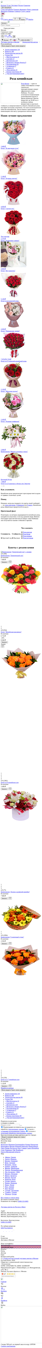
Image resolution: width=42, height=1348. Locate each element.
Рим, (6, 1188)
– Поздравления (11, 64)
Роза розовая (27, 536)
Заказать (4, 562)
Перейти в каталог (7, 1088)
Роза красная (27, 532)
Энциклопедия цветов (14, 53)
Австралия (15, 1190)
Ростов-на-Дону (15, 1148)
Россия (13, 1177)
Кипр (13, 1179)
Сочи (2, 1150)
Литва (14, 1164)
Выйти (30, 19)
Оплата (20, 5)
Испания (14, 1174)
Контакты (4, 11)
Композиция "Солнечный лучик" (12, 937)
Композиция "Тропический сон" (12, 555)
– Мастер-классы (12, 57)
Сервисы (17, 11)
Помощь (11, 11)
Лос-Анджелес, (10, 1172)
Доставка (14, 5)
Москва (5, 40)
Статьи (9, 55)
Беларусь (13, 1176)
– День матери (11, 70)
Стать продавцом (7, 9)
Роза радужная (28, 538)
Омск (3, 1148)
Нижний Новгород (21, 1146)
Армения (14, 1166)
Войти (23, 19)
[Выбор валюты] (2, 16)
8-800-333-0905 (23, 1201)
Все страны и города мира (10, 1198)
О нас (9, 5)
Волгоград (4, 1144)
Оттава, (7, 1181)
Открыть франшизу (20, 9)
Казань (27, 1144)
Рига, (7, 1187)
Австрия (12, 1163)
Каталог (3, 5)
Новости (9, 51)
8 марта (29, 505)
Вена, (7, 1163)
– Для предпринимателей (14, 73)
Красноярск (5, 1146)
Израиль (13, 1159)
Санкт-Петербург (33, 1148)
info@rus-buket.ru (7, 1228)
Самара (24, 1148)
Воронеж (12, 1144)
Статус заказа (25, 11)
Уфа (14, 1150)
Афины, (7, 1157)
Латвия (11, 1187)
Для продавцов (6, 7)
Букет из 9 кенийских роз (10, 782)
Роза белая (26, 534)
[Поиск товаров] (2, 36)
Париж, (7, 1183)
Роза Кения (25, 83)
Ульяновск (8, 1150)
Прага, (7, 1185)
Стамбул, (8, 1192)
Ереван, (7, 1166)
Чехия (12, 1185)
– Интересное (11, 61)
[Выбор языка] (3, 13)
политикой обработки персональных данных (16, 1133)
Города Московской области (10, 1152)
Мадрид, (8, 1174)
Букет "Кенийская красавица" (11, 632)
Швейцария (15, 1168)
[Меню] (14, 36)
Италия (11, 1188)
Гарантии (27, 5)
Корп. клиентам (32, 9)
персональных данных (16, 1129)
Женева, (7, 1168)
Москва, (8, 1177)
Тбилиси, (8, 1194)
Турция (14, 1192)
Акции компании (12, 49)
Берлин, (7, 1161)
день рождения (10, 505)
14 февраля (20, 505)
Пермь (7, 1148)
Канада (13, 1181)
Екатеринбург (20, 1144)
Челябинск (19, 1150)
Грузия (14, 1194)
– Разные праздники (13, 72)
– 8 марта (9, 68)
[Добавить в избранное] (10, 562)
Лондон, (8, 1170)
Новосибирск (33, 1146)
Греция (13, 1157)
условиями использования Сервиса (13, 1131)
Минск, (7, 1176)
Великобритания (17, 1170)
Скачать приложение (8, 1346)
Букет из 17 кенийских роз (10, 1079)
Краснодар (34, 1144)
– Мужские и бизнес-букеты (15, 62)
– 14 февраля (10, 66)
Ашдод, (7, 1159)
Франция (13, 1183)
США (18, 1172)
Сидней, (8, 1190)
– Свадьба (9, 59)
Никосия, (8, 1179)
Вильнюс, (8, 1164)
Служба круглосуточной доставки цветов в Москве (20, 1258)
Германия (14, 1161)
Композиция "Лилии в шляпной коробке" (15, 892)
